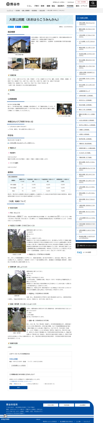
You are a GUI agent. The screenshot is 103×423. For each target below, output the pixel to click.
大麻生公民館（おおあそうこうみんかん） (87, 73)
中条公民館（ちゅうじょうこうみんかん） (87, 23)
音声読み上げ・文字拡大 (58, 2)
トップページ (10, 10)
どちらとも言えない (33, 383)
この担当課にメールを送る (18, 365)
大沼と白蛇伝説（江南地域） (87, 120)
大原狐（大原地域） (84, 134)
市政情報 (18, 10)
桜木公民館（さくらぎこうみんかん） (87, 85)
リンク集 (78, 421)
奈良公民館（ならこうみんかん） (87, 200)
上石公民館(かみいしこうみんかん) (87, 218)
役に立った (18, 383)
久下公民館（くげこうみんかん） (87, 42)
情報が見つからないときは (87, 245)
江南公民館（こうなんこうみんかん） (87, 36)
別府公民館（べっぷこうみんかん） (87, 193)
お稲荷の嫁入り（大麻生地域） (87, 148)
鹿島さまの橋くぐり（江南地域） (87, 115)
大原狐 (9, 347)
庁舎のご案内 (51, 405)
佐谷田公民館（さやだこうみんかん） (87, 54)
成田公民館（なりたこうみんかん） (87, 212)
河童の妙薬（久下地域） (85, 157)
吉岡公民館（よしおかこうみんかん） (87, 181)
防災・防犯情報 (82, 1)
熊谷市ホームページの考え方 (50, 421)
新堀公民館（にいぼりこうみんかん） (87, 48)
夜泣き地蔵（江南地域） (85, 104)
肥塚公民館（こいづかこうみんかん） (87, 67)
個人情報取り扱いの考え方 (66, 421)
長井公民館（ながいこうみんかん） (87, 162)
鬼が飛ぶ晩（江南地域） (85, 138)
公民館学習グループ (84, 91)
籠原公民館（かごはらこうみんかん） (87, 29)
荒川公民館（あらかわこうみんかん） (87, 60)
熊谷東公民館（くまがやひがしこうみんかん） (87, 237)
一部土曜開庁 (82, 405)
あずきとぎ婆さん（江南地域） (87, 125)
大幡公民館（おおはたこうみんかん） (87, 206)
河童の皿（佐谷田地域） (85, 143)
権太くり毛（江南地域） (85, 109)
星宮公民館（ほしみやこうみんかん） (87, 175)
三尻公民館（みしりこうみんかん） (87, 187)
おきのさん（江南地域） (85, 100)
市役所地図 (66, 405)
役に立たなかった (50, 383)
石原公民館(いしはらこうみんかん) (87, 231)
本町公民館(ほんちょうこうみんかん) (87, 169)
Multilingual (71, 2)
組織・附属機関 (25, 10)
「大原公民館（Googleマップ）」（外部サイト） (22, 143)
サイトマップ (87, 421)
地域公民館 (42, 10)
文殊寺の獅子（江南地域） (86, 95)
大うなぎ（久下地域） (85, 152)
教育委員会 (34, 10)
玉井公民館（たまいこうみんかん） (87, 79)
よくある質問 (87, 252)
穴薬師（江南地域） (84, 129)
